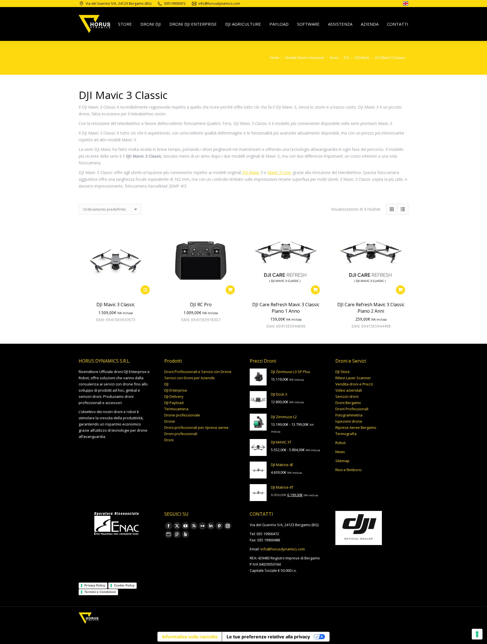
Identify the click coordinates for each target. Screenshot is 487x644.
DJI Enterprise (175, 390)
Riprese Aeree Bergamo (355, 427)
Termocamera (176, 408)
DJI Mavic (251, 172)
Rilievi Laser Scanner (353, 377)
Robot (340, 442)
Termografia (346, 433)
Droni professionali (180, 433)
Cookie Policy (124, 585)
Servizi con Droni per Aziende (189, 377)
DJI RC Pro (201, 304)
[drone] (405, 4)
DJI (166, 384)
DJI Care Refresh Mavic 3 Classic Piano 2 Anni (370, 307)
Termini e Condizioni (100, 592)
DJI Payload (173, 402)
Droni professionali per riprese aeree (196, 427)
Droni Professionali (351, 408)
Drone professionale (182, 415)
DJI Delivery (173, 396)
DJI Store (342, 371)
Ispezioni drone (348, 421)
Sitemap (342, 460)
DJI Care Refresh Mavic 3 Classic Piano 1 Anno (285, 307)
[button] (230, 289)
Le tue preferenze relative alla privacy (268, 636)
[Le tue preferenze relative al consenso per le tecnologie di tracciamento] (477, 634)
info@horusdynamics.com (282, 549)
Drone (169, 421)
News (340, 451)
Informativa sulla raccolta (189, 636)
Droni (169, 439)
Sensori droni (346, 396)
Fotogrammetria (348, 415)
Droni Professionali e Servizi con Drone (197, 371)
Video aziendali (348, 390)
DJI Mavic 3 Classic (115, 304)
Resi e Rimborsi (348, 469)
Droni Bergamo (348, 402)
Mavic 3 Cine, (279, 172)
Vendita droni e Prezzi (354, 384)
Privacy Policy (94, 585)
